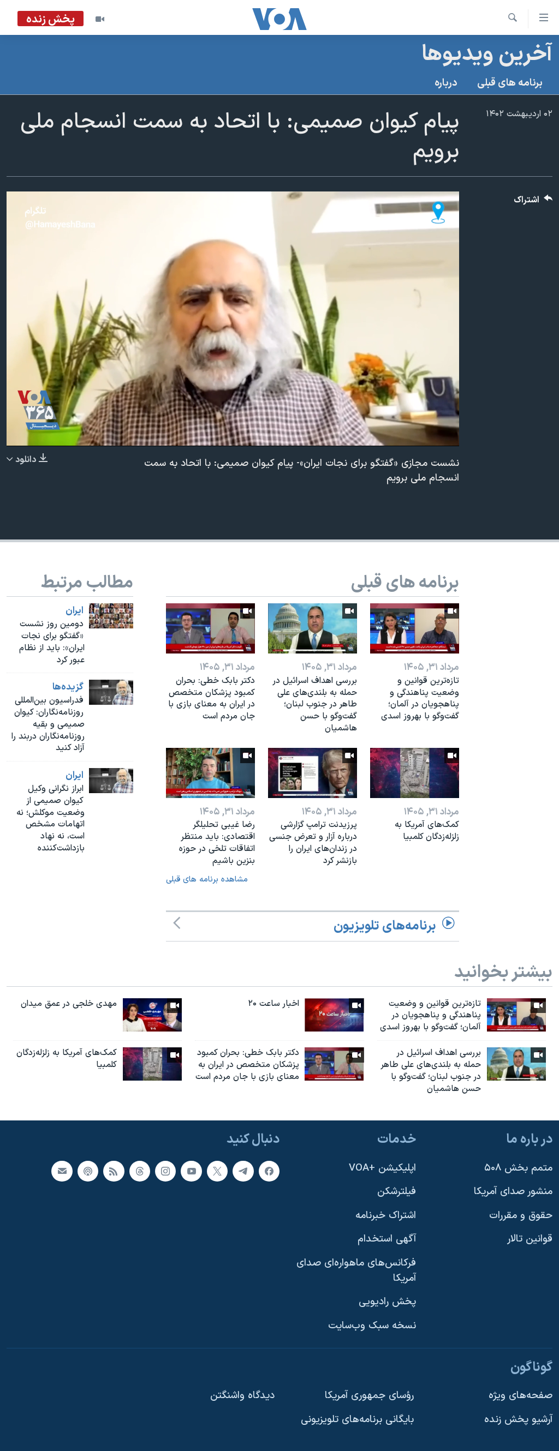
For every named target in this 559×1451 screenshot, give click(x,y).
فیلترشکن (396, 1191)
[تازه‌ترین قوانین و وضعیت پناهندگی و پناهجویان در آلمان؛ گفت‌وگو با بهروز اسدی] (414, 628)
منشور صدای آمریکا (513, 1191)
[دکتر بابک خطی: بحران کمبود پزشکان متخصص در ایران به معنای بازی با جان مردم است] (210, 628)
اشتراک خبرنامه (385, 1215)
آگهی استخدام (387, 1239)
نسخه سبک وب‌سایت (372, 1325)
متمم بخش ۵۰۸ (518, 1167)
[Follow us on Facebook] (269, 1170)
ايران (75, 611)
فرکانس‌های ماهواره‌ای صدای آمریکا (356, 1271)
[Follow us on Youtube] (191, 1170)
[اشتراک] (61, 1170)
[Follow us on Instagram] (165, 1170)
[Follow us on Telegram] (243, 1170)
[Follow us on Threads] (139, 1170)
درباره (446, 83)
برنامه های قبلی (510, 83)
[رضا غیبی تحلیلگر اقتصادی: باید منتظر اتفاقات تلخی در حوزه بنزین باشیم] (210, 773)
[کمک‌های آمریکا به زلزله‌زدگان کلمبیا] (414, 773)
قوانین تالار (529, 1239)
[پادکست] (88, 1170)
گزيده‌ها (68, 687)
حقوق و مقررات (520, 1215)
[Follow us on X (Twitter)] (217, 1170)
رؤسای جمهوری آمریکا (369, 1395)
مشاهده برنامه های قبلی (207, 879)
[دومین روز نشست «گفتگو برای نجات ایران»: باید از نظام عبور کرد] (111, 615)
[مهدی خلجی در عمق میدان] (152, 1015)
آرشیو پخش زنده (518, 1419)
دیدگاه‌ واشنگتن (242, 1395)
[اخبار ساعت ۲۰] (334, 1015)
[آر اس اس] (113, 1170)
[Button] (533, 202)
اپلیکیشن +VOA (382, 1167)
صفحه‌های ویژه (520, 1395)
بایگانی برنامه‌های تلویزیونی (357, 1419)
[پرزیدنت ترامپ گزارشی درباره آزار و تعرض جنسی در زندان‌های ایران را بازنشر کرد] (312, 773)
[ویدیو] (100, 19)
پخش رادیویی (387, 1301)
